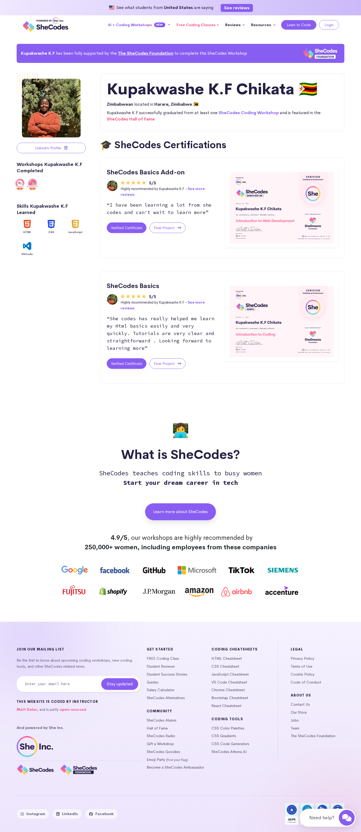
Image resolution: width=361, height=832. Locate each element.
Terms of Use (301, 666)
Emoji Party (156, 759)
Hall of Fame (157, 728)
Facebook (104, 813)
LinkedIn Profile (48, 148)
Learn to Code (299, 24)
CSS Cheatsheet (225, 666)
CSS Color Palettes (227, 728)
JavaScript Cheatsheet (230, 674)
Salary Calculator (160, 689)
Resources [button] (261, 24)
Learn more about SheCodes (180, 511)
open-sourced (73, 709)
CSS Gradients (223, 735)
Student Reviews (161, 666)
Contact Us (300, 704)
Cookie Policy (302, 674)
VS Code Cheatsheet (229, 682)
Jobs (295, 720)
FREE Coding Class (163, 658)
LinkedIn (70, 813)
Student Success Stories (167, 674)
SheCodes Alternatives (166, 697)
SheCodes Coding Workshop (249, 112)
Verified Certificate (126, 227)
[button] (139, 25)
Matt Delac (27, 709)
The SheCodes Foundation (145, 53)
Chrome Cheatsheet (228, 689)
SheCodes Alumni (161, 720)
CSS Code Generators (230, 743)
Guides (152, 682)
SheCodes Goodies (163, 751)
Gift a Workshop (160, 743)
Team (295, 728)
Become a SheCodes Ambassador (175, 767)
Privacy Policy (302, 658)
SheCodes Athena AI (229, 751)
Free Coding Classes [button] (196, 24)
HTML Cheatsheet (226, 658)
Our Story (299, 712)
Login (329, 24)
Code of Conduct (306, 682)
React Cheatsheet (226, 705)
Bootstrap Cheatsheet (229, 697)
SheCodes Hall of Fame (131, 119)
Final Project (164, 227)
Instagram (35, 813)
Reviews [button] (233, 24)
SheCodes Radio (161, 735)
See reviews (236, 8)
